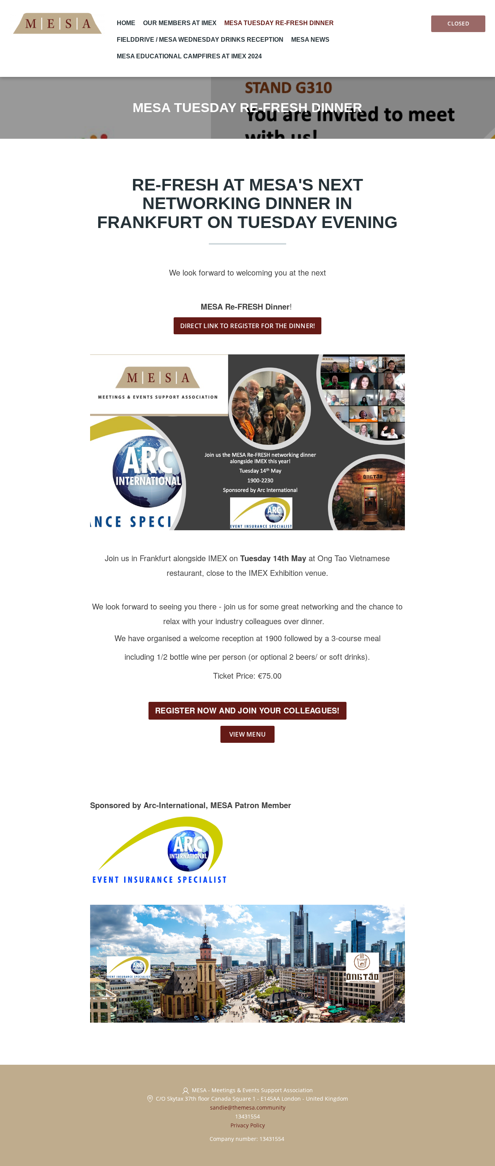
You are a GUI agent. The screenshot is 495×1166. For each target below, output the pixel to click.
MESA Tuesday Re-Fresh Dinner (279, 23)
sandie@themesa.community (247, 1107)
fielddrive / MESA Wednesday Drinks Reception (200, 39)
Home (126, 23)
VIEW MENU (247, 734)
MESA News (310, 39)
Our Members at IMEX (180, 23)
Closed (458, 23)
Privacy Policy (247, 1125)
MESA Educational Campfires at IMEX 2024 (189, 56)
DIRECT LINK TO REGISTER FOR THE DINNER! (247, 326)
